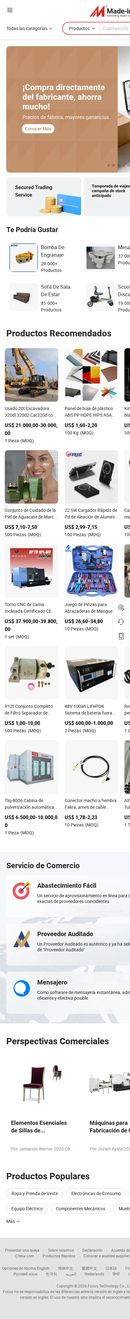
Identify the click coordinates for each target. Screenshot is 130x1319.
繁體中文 (89, 1268)
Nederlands (94, 1273)
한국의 (51, 1273)
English (43, 1268)
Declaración (92, 1250)
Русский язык (25, 1273)
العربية (71, 1273)
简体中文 (65, 1268)
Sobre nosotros (61, 1250)
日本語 (111, 1268)
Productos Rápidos (59, 1255)
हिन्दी (116, 1273)
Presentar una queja (22, 1250)
